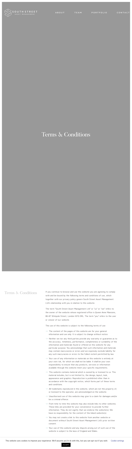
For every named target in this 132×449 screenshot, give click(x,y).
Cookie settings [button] (117, 441)
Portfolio (99, 12)
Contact (123, 12)
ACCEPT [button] (66, 445)
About (60, 12)
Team (78, 12)
